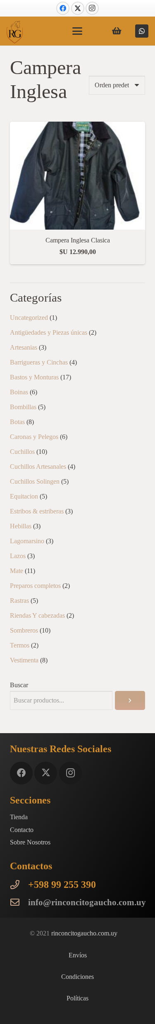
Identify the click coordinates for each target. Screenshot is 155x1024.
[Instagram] (92, 8)
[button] (77, 31)
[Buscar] (130, 700)
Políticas (77, 998)
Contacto (21, 829)
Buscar (19, 684)
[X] (77, 8)
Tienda (19, 816)
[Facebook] (62, 8)
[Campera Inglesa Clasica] (77, 127)
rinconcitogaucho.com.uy (84, 933)
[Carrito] (117, 31)
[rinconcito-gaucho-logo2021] (15, 32)
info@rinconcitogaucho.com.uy (87, 902)
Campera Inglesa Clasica (77, 240)
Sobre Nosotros (30, 842)
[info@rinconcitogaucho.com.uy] (19, 902)
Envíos (78, 955)
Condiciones (77, 976)
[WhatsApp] (141, 31)
